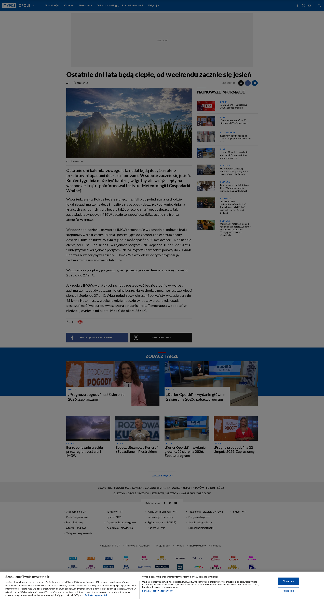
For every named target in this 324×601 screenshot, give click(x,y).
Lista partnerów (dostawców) (157, 590)
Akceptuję (288, 581)
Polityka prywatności (96, 595)
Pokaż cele (288, 590)
